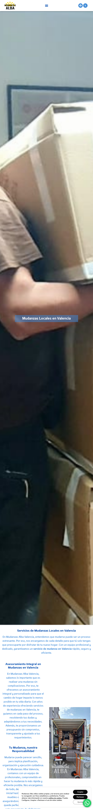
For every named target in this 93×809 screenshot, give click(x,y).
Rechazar (80, 797)
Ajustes (80, 802)
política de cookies (55, 798)
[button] (46, 5)
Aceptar (80, 792)
